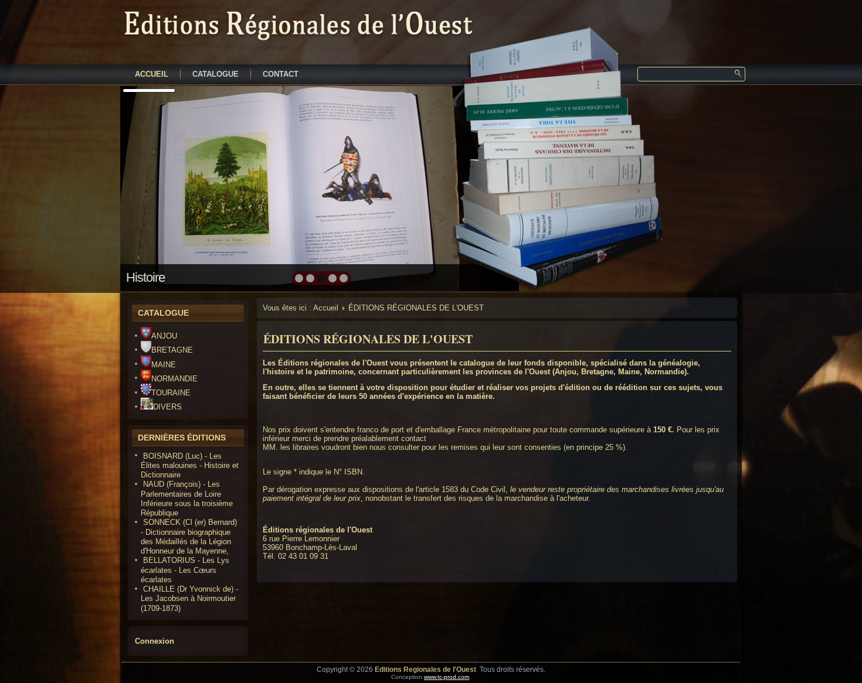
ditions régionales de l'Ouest (335, 362)
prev (154, 187)
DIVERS (167, 406)
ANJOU (164, 336)
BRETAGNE (172, 350)
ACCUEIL (151, 74)
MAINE (163, 364)
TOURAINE (171, 392)
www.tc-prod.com (446, 677)
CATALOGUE (215, 74)
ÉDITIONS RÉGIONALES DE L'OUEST (368, 338)
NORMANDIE (174, 378)
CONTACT (280, 74)
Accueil (325, 307)
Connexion (154, 641)
